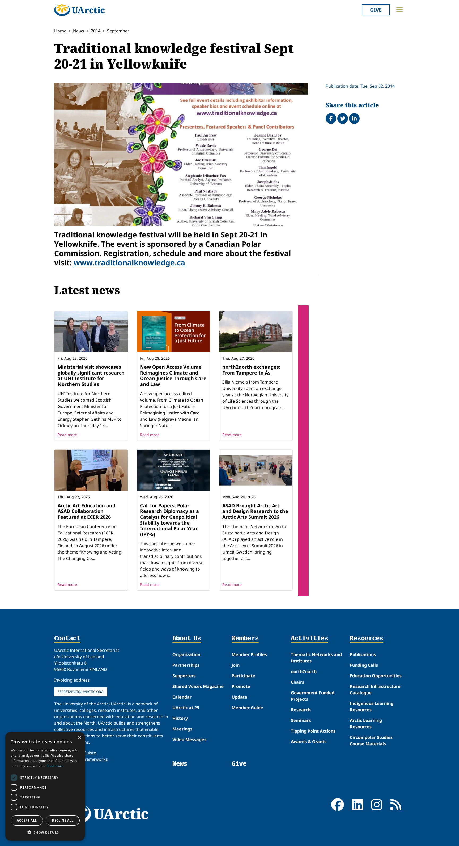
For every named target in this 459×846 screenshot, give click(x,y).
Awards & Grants (308, 742)
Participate (243, 676)
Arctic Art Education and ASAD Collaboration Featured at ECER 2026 (86, 511)
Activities (309, 638)
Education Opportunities (376, 676)
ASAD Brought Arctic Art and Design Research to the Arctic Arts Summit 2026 (255, 511)
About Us (186, 638)
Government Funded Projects (312, 696)
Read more (67, 434)
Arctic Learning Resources (366, 723)
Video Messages (189, 739)
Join (236, 665)
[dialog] (45, 786)
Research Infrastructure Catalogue (375, 689)
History (180, 718)
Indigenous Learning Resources (371, 706)
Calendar (182, 697)
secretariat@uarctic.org (81, 691)
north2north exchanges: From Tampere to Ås (251, 370)
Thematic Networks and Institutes (316, 658)
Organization (186, 654)
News (78, 31)
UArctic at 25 (185, 708)
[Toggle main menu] (399, 9)
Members (245, 638)
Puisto (90, 753)
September (118, 31)
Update (239, 697)
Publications (363, 654)
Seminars (301, 720)
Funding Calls (364, 665)
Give (376, 9)
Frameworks (95, 759)
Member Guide (247, 708)
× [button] (79, 738)
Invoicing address (72, 680)
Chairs (297, 682)
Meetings (182, 729)
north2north (304, 671)
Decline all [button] (62, 820)
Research (301, 710)
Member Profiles (249, 654)
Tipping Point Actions (313, 731)
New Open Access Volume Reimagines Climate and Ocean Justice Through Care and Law (173, 375)
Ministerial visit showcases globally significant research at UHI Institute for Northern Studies (91, 375)
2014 (95, 31)
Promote (241, 686)
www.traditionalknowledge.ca (129, 262)
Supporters (184, 676)
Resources (366, 638)
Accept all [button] (27, 820)
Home (60, 31)
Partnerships (185, 665)
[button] (45, 832)
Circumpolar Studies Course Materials (371, 740)
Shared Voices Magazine (198, 686)
